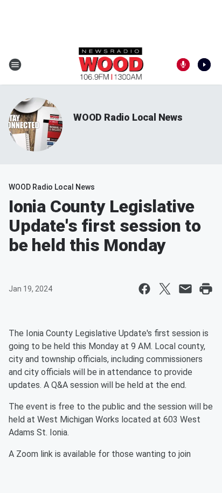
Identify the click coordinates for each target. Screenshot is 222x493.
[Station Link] (111, 64)
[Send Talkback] (183, 64)
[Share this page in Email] (185, 288)
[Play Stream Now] (204, 64)
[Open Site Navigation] (15, 64)
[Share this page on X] (164, 288)
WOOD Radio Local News (128, 117)
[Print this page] (205, 288)
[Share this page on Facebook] (144, 288)
